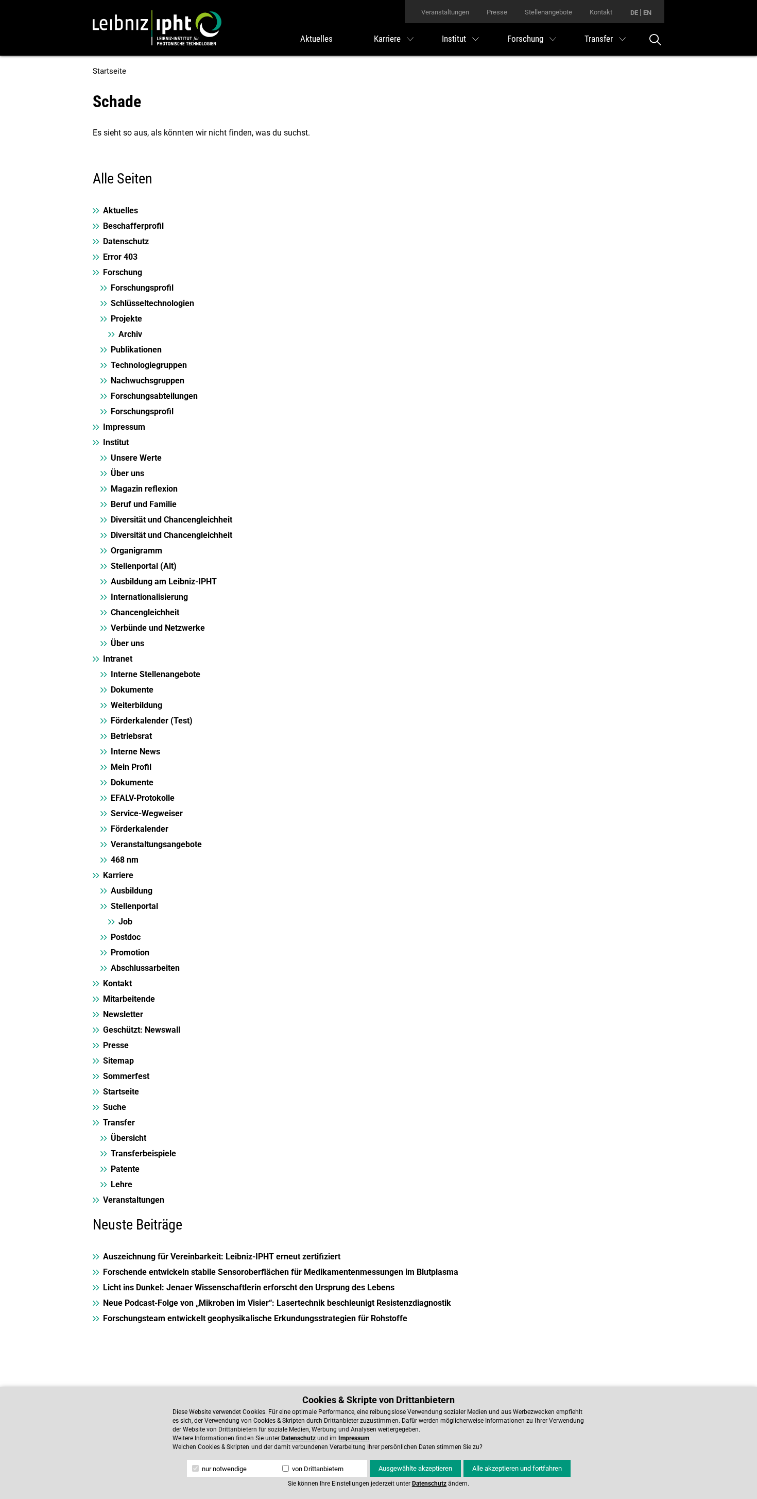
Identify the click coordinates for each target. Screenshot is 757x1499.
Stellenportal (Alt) (144, 566)
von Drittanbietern (316, 1469)
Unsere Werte (136, 458)
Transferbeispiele (143, 1153)
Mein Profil (131, 767)
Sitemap (118, 1061)
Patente (125, 1169)
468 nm (125, 860)
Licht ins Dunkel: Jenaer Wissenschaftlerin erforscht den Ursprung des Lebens (248, 1287)
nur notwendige (223, 1469)
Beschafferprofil (133, 226)
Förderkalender (139, 829)
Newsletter (123, 1014)
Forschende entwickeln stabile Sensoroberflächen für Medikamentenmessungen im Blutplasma (280, 1272)
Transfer (598, 38)
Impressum (124, 427)
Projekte (126, 319)
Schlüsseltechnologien (152, 303)
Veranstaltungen (445, 12)
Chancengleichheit (145, 612)
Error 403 (120, 257)
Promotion (130, 952)
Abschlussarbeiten (145, 968)
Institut (454, 38)
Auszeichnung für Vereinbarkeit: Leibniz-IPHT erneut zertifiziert (221, 1256)
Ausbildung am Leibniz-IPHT (164, 581)
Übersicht (128, 1138)
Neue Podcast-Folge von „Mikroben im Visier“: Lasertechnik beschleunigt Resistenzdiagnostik (277, 1303)
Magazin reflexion (144, 489)
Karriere (387, 38)
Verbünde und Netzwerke (158, 628)
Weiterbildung (136, 705)
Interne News (135, 751)
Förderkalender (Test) (152, 721)
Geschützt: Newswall (141, 1030)
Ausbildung (131, 891)
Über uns (127, 473)
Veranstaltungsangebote (156, 844)
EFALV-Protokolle (143, 798)
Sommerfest (126, 1076)
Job (125, 922)
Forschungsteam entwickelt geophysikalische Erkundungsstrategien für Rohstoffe (255, 1318)
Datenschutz (126, 241)
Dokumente (132, 690)
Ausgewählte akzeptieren (415, 1468)
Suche (114, 1107)
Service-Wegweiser (147, 813)
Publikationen (136, 350)
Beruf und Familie (144, 504)
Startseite (109, 71)
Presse (497, 12)
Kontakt (601, 12)
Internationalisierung (149, 597)
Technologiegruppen (149, 365)
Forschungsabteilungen (154, 396)
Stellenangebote (548, 12)
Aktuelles (316, 38)
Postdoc (126, 937)
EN (647, 12)
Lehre (121, 1184)
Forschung (525, 38)
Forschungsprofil (142, 288)
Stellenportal (134, 906)
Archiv (130, 334)
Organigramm (136, 550)
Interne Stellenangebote (155, 674)
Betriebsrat (131, 736)
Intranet (117, 659)
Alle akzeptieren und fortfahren (517, 1468)
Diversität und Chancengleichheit (171, 520)
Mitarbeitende (129, 999)
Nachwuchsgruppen (147, 380)
